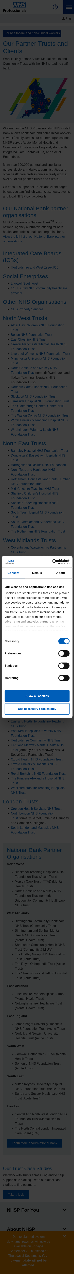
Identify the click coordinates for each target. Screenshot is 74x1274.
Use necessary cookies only (37, 708)
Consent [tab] (13, 572)
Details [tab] (37, 572)
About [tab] (60, 572)
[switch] (63, 653)
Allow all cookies (37, 696)
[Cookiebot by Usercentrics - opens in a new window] (52, 561)
